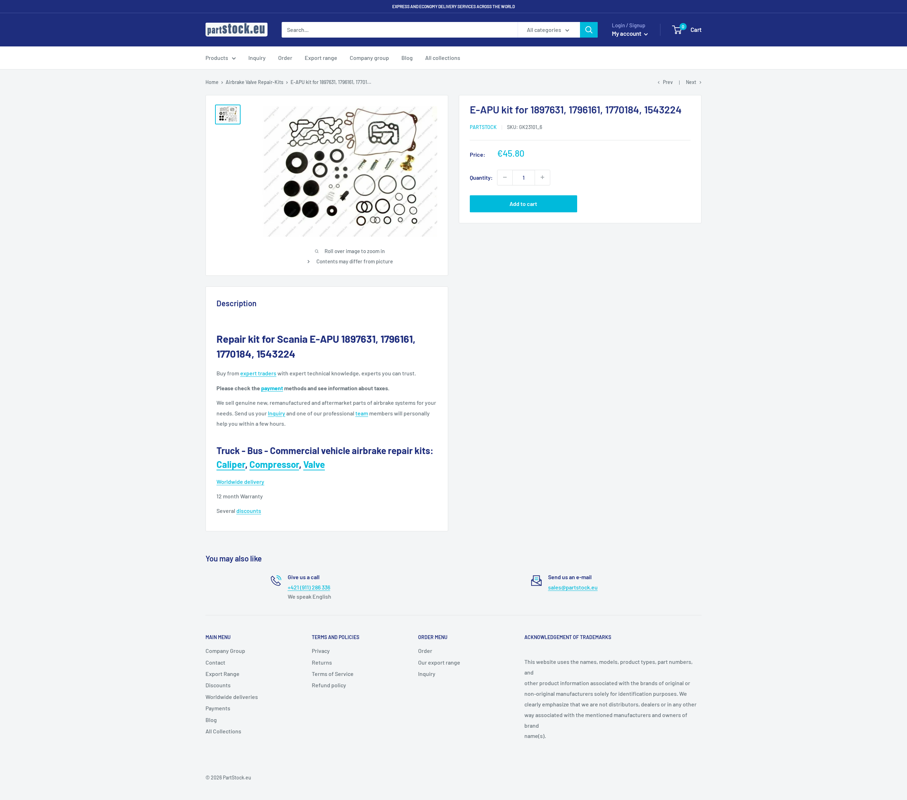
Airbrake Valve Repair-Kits (254, 82)
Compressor (274, 464)
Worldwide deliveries (231, 696)
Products (216, 57)
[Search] (589, 30)
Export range (321, 57)
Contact (215, 662)
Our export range (439, 662)
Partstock (483, 127)
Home (212, 82)
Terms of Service (333, 673)
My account (627, 33)
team (361, 413)
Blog (407, 57)
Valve (314, 464)
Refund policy (329, 685)
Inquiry (257, 57)
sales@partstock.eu (573, 587)
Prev (668, 82)
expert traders (258, 373)
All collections (442, 57)
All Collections (223, 731)
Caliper (230, 464)
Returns (322, 662)
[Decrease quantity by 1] (504, 177)
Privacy (321, 650)
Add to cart (523, 203)
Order (285, 57)
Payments (217, 708)
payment (272, 388)
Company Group (225, 650)
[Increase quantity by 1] (542, 177)
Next (691, 82)
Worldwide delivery (240, 481)
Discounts (218, 685)
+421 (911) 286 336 (309, 587)
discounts (248, 510)
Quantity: (481, 177)
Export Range (222, 673)
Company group (369, 57)
